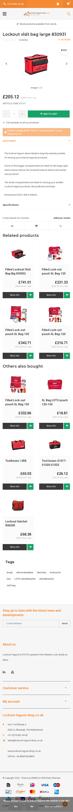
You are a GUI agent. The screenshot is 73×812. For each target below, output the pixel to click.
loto (9, 578)
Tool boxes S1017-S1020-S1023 (54, 463)
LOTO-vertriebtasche (25, 578)
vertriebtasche (46, 578)
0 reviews (23, 40)
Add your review (62, 218)
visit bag (11, 585)
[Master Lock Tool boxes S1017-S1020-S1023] (55, 444)
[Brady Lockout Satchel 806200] (18, 505)
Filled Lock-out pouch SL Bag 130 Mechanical (17, 332)
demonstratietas (24, 572)
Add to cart (50, 114)
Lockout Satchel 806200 (16, 523)
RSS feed (46, 778)
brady (10, 572)
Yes (16, 806)
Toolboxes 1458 (15, 460)
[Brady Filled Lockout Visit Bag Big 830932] (18, 253)
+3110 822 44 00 (15, 4)
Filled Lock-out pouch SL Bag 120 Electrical (53, 332)
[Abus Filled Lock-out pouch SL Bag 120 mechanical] (55, 253)
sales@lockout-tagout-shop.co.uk (25, 740)
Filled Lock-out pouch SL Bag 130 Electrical (17, 403)
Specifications (11, 205)
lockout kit (55, 572)
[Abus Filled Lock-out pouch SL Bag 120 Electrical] (55, 314)
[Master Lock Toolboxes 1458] (18, 444)
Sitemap (56, 778)
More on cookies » (53, 806)
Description (9, 140)
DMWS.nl (35, 778)
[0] (68, 4)
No (31, 806)
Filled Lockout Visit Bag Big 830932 (18, 271)
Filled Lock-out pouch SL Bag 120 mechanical (53, 272)
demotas (41, 572)
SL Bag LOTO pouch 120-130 (55, 402)
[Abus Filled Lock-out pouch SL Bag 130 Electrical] (18, 384)
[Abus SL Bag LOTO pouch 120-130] (55, 384)
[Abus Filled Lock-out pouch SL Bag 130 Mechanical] (18, 314)
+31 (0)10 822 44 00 (17, 735)
